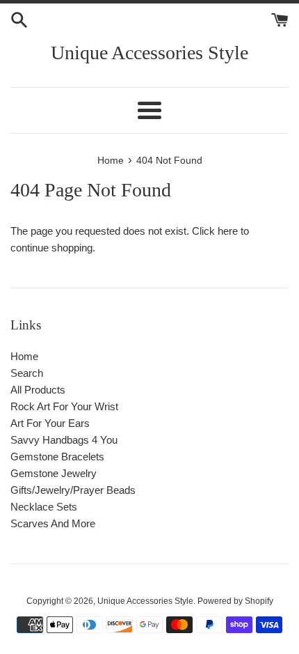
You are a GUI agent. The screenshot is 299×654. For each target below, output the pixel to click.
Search (26, 373)
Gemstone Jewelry (53, 473)
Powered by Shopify (235, 601)
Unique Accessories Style (149, 52)
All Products (37, 390)
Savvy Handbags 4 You (64, 440)
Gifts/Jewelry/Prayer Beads (73, 490)
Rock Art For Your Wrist (64, 406)
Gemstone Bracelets (57, 456)
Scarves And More (52, 523)
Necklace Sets (43, 507)
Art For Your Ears (50, 423)
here (228, 231)
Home (24, 356)
